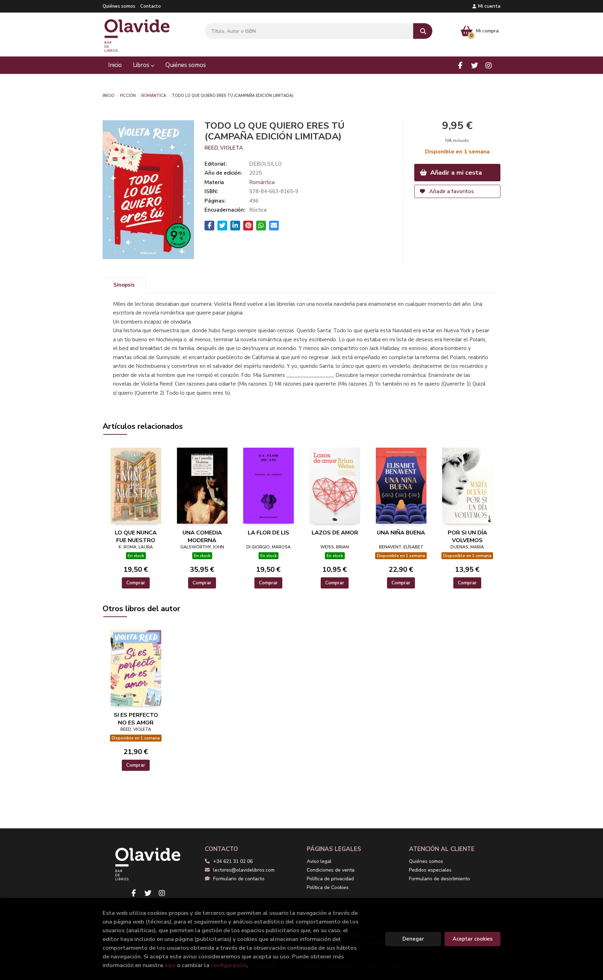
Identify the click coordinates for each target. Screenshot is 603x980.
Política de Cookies (328, 887)
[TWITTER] (474, 65)
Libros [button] (142, 65)
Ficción (128, 95)
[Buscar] (422, 31)
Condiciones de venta (331, 870)
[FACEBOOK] (460, 65)
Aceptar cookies (473, 938)
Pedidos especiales (430, 870)
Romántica (153, 95)
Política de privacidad (330, 878)
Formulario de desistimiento (439, 878)
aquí (170, 965)
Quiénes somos (119, 6)
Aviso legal (319, 861)
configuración (228, 965)
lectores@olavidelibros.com (244, 870)
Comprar (135, 582)
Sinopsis (124, 284)
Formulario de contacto (239, 878)
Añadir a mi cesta (455, 172)
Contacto (150, 6)
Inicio (108, 95)
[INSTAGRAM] (488, 65)
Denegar (413, 938)
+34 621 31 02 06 (233, 861)
